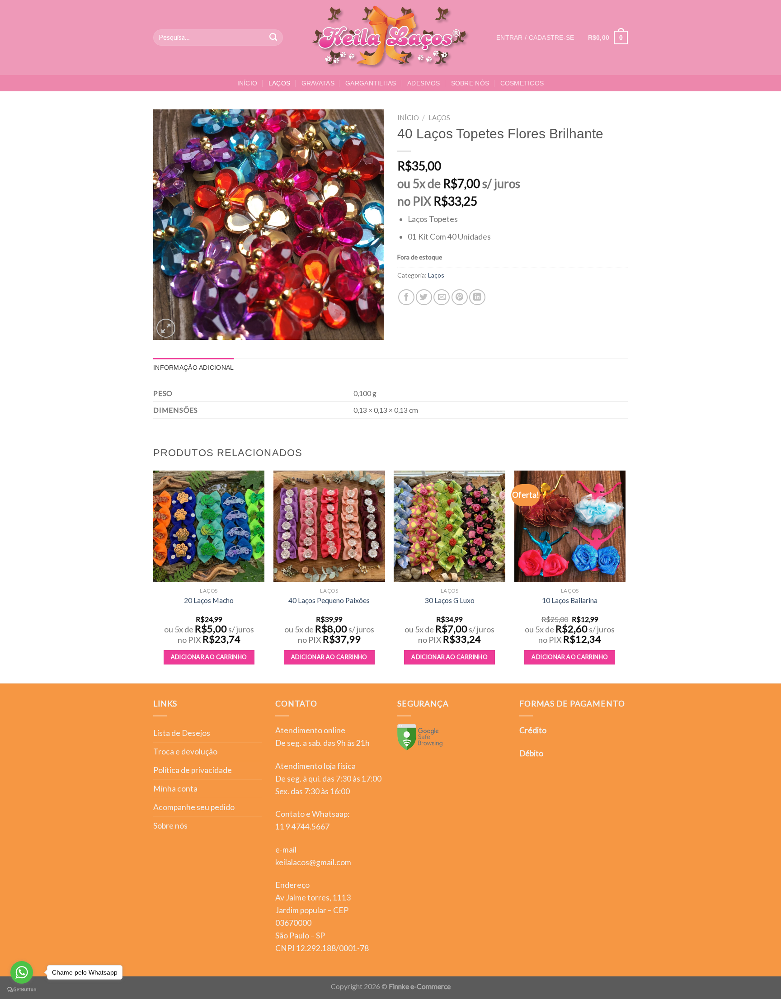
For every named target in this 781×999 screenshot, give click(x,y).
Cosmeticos (522, 83)
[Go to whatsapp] (21, 972)
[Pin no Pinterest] (460, 297)
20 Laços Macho (209, 600)
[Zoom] (165, 328)
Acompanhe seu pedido (194, 807)
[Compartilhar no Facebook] (406, 297)
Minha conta (175, 788)
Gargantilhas (370, 83)
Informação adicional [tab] (193, 367)
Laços (279, 83)
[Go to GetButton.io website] (21, 990)
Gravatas (317, 83)
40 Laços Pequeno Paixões (329, 600)
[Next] (625, 576)
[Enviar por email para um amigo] (441, 297)
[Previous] (153, 576)
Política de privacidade (192, 770)
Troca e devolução (185, 751)
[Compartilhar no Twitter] (424, 297)
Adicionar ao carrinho (209, 657)
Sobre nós (470, 83)
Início (247, 83)
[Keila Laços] (391, 37)
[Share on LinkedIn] (477, 297)
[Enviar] (273, 37)
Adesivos (423, 83)
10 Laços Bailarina (570, 600)
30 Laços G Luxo (450, 600)
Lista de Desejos (181, 733)
